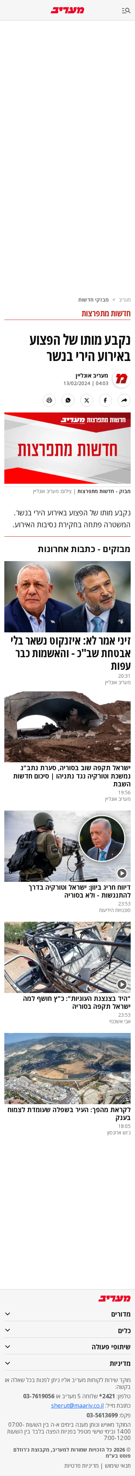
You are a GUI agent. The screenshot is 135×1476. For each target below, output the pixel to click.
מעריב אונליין (92, 375)
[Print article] (49, 400)
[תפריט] (128, 11)
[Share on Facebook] (105, 400)
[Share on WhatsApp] (68, 400)
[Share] (124, 400)
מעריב (125, 299)
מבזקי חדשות (93, 299)
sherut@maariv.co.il (77, 1405)
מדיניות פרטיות (81, 1466)
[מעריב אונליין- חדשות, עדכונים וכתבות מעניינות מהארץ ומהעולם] (67, 10)
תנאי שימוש (118, 1466)
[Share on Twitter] (86, 400)
